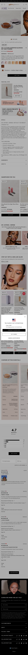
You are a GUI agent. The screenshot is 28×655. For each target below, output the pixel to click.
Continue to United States (14, 330)
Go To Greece (14, 334)
